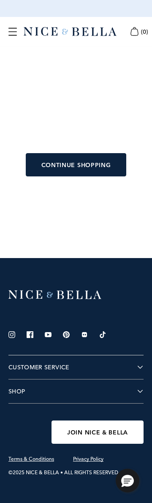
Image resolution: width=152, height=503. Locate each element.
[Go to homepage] (70, 31)
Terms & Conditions (31, 459)
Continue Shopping (76, 165)
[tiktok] (102, 334)
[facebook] (30, 334)
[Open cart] (134, 31)
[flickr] (84, 334)
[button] (127, 480)
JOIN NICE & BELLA (97, 432)
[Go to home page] (76, 295)
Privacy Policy (88, 459)
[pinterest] (66, 334)
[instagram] (11, 334)
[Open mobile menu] (12, 31)
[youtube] (48, 334)
